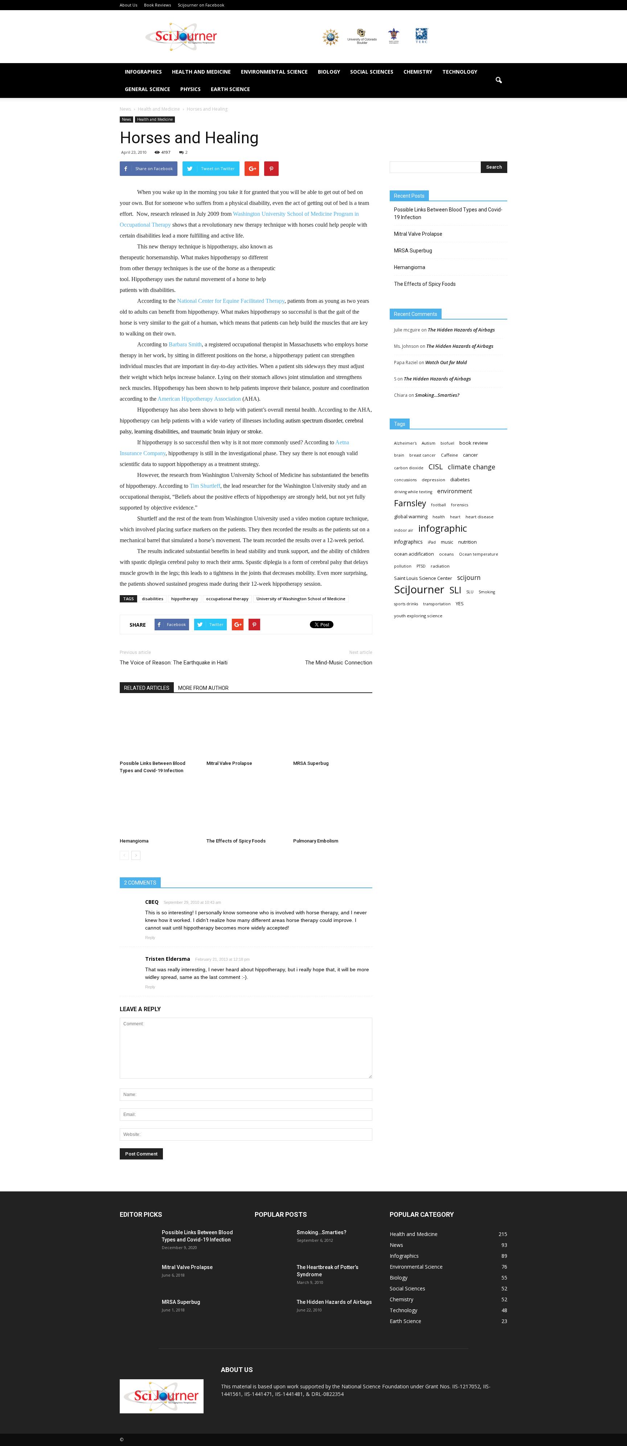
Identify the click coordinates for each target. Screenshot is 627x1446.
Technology (459, 71)
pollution (402, 566)
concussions (405, 479)
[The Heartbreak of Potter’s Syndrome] (273, 1276)
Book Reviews (157, 5)
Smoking (487, 591)
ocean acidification (414, 554)
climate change (471, 467)
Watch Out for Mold (446, 362)
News (126, 119)
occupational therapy (227, 598)
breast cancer (422, 455)
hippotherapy (184, 598)
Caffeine (449, 455)
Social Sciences (371, 71)
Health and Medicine (201, 71)
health (439, 516)
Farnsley (410, 503)
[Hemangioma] (159, 807)
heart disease (479, 516)
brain (399, 455)
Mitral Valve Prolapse (229, 763)
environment (454, 491)
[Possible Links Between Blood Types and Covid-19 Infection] (159, 730)
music (447, 542)
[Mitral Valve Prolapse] (246, 730)
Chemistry (417, 71)
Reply (150, 937)
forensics (459, 504)
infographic (442, 528)
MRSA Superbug (311, 763)
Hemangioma (134, 841)
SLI (455, 590)
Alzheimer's (405, 443)
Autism (428, 443)
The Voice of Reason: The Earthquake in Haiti (174, 662)
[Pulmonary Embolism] (332, 807)
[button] (498, 80)
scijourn (469, 577)
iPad (432, 542)
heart (455, 516)
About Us (128, 5)
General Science (147, 89)
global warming (410, 516)
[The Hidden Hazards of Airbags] (273, 1311)
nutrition (467, 542)
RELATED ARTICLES (146, 688)
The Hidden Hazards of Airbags (461, 329)
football (438, 504)
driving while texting (413, 491)
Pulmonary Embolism (315, 841)
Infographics (143, 71)
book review (473, 443)
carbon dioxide (408, 467)
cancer (470, 455)
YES (460, 603)
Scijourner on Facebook (201, 5)
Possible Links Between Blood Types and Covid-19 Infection (448, 213)
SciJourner (419, 589)
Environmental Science (274, 71)
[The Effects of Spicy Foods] (246, 807)
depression (433, 479)
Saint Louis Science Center (423, 578)
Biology (329, 71)
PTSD (421, 566)
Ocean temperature (478, 554)
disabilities (152, 598)
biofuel (447, 443)
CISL (436, 466)
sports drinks (406, 603)
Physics (190, 89)
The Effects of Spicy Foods (236, 841)
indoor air (403, 530)
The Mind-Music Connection (338, 662)
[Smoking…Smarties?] (273, 1241)
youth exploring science (418, 615)
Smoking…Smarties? (437, 395)
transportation (437, 603)
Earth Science (230, 89)
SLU (470, 591)
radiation (440, 566)
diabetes (460, 479)
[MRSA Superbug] (332, 730)
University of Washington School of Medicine (301, 598)
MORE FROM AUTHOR (203, 688)
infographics (408, 541)
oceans (446, 554)
